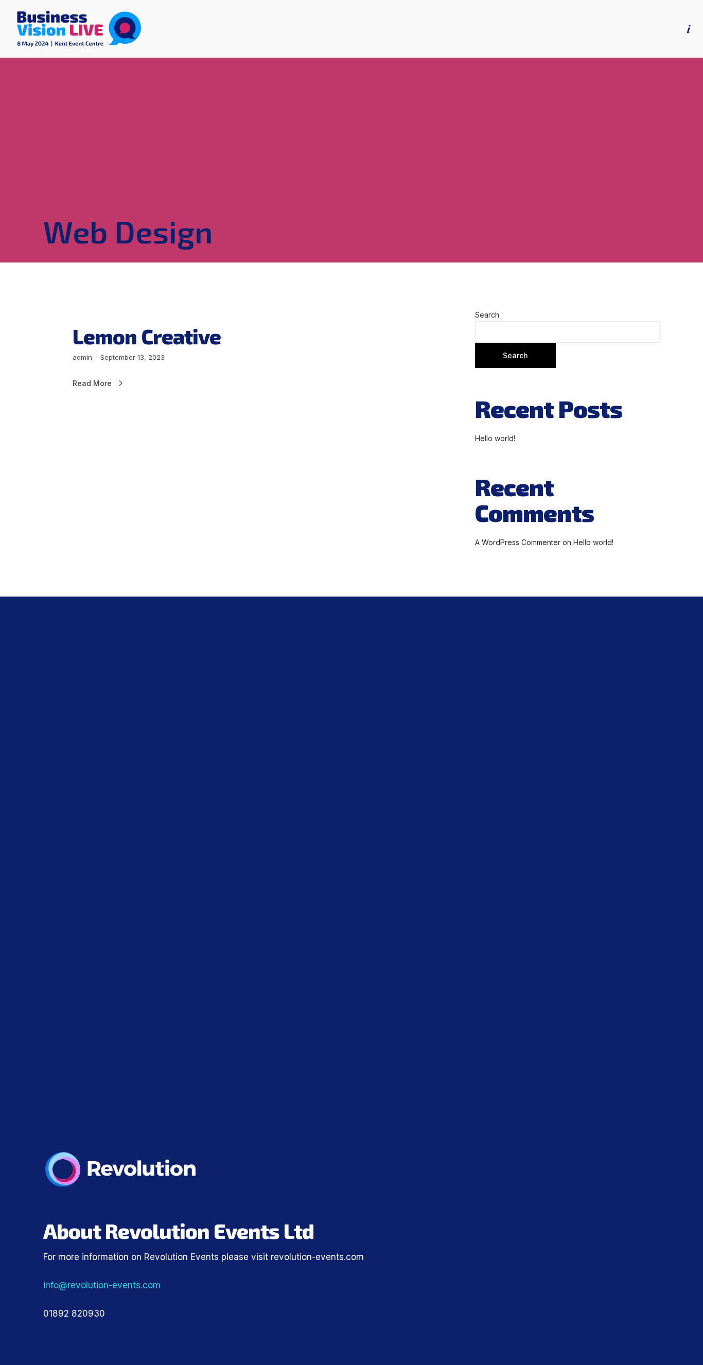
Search (487, 314)
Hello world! (495, 438)
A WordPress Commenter (517, 542)
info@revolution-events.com (102, 1285)
